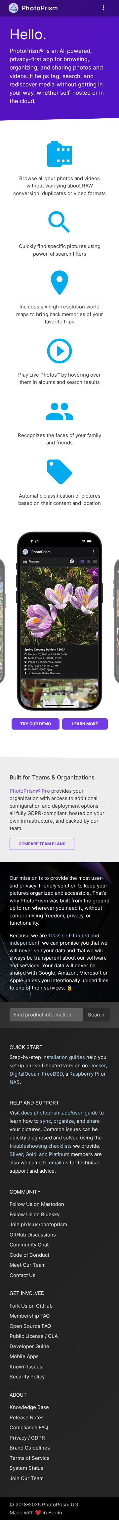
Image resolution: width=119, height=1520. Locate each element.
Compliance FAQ (29, 1427)
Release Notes (27, 1417)
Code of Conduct (29, 1255)
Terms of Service (30, 1458)
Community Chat (29, 1244)
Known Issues (26, 1366)
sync (45, 1121)
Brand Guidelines (30, 1448)
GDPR (38, 1438)
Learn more (85, 723)
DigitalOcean (24, 1074)
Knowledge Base (29, 1407)
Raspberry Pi (84, 1074)
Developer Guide (29, 1346)
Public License (27, 1336)
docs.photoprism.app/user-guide (59, 1113)
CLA (53, 1336)
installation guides (63, 1057)
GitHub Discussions (33, 1234)
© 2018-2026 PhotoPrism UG (44, 1504)
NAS (15, 1082)
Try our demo (35, 723)
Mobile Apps (24, 1356)
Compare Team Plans (42, 843)
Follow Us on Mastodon (37, 1204)
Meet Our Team (28, 1265)
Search (96, 1014)
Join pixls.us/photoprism (38, 1224)
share (93, 1121)
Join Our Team (27, 1478)
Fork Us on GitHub (31, 1306)
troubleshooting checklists (41, 1146)
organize (64, 1121)
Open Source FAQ (30, 1326)
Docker (97, 1065)
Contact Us (22, 1275)
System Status (26, 1468)
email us (58, 1162)
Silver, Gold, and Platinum (39, 1154)
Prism (40, 8)
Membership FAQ (30, 1316)
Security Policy (27, 1376)
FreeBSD (52, 1074)
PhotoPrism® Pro (30, 791)
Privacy (18, 1438)
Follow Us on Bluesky (35, 1214)
